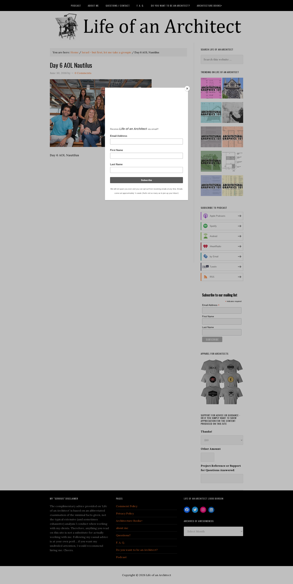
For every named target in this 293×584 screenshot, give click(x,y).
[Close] (187, 88)
